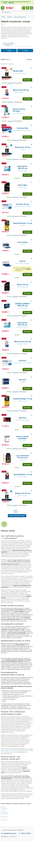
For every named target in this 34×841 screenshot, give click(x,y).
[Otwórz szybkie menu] (2, 7)
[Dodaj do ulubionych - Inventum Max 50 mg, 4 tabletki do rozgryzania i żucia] (31, 125)
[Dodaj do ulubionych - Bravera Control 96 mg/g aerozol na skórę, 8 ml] (31, 106)
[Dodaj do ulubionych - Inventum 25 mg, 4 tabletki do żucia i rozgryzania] (31, 358)
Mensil (23, 36)
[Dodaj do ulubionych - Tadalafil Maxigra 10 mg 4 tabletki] (31, 220)
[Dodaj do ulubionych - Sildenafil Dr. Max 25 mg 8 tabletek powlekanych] (31, 320)
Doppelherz (5, 813)
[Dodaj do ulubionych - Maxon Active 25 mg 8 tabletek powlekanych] (31, 338)
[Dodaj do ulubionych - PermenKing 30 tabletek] (31, 239)
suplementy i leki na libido (14, 597)
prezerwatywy (6, 752)
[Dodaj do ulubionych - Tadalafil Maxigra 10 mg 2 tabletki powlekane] (31, 396)
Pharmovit (4, 819)
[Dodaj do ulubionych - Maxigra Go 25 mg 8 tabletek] (31, 144)
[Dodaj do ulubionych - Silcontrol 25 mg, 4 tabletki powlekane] (31, 415)
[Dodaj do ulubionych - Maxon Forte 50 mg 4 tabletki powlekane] (31, 87)
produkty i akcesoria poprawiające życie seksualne (16, 750)
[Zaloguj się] (27, 7)
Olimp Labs (5, 816)
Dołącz (17, 267)
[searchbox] (17, 12)
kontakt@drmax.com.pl (10, 833)
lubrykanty (13, 752)
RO (14, 836)
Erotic (3, 807)
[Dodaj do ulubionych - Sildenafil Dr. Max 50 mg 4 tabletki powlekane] (31, 163)
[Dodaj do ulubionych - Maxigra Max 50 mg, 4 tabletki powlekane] (31, 68)
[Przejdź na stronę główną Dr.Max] (10, 7)
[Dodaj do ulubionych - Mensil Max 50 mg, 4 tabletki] (31, 182)
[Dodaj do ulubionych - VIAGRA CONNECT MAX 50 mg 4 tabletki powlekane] (31, 301)
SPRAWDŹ (11, 3)
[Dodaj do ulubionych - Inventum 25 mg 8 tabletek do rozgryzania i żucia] (31, 201)
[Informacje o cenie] (10, 274)
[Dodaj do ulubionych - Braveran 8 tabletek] (31, 377)
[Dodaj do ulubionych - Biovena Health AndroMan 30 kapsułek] (31, 434)
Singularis (4, 808)
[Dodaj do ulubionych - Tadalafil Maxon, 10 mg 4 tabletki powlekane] (31, 471)
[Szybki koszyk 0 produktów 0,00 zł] (31, 7)
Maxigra (19, 36)
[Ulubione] (23, 7)
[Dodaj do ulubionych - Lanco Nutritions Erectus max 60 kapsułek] (31, 453)
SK (12, 836)
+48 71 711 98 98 (26, 833)
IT (16, 836)
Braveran (5, 38)
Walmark (28, 36)
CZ (10, 836)
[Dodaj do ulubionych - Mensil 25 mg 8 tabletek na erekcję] (31, 281)
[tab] (8, 45)
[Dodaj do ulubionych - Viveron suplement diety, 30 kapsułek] (31, 258)
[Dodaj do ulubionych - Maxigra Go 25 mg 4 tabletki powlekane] (31, 490)
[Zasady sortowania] (10, 59)
